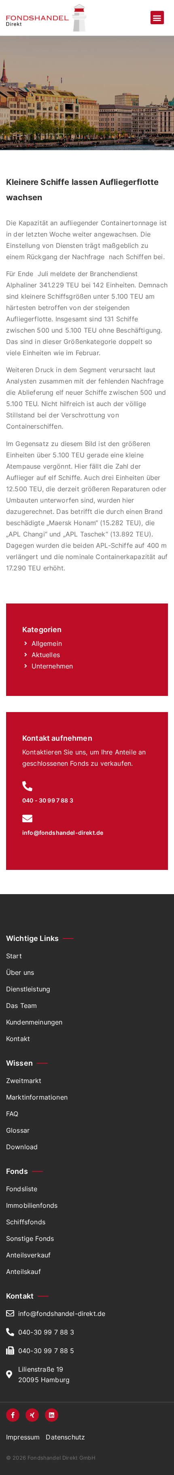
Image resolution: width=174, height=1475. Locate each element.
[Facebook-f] (12, 1415)
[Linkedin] (51, 1415)
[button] (157, 17)
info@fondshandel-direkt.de (62, 832)
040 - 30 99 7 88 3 (47, 800)
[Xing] (32, 1415)
